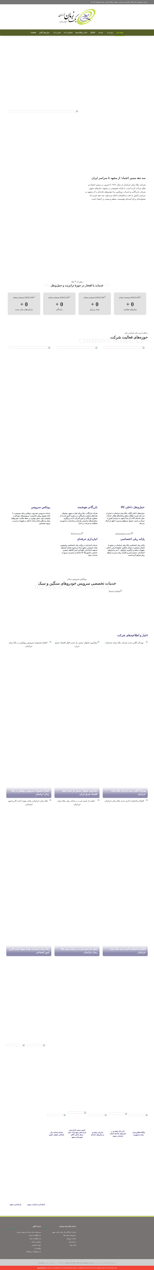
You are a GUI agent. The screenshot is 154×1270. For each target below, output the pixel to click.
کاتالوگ (92, 32)
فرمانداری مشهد (15, 1204)
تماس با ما (57, 32)
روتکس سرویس (40, 507)
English (33, 32)
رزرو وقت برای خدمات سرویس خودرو (29, 1232)
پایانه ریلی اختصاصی (132, 539)
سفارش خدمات (36, 1242)
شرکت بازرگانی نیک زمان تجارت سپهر (64, 1232)
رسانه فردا (41, 1263)
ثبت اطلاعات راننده (35, 1238)
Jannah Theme (41, 1268)
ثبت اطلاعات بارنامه (35, 1235)
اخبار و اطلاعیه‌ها (81, 32)
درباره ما (110, 32)
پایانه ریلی (73, 1245)
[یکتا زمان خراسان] (77, 16)
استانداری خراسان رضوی (36, 1204)
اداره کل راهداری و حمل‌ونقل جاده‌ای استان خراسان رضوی (118, 1133)
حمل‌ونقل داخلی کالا (133, 507)
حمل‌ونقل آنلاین (44, 32)
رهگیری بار (37, 1248)
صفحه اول (119, 32)
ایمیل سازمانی (36, 1245)
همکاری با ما (68, 32)
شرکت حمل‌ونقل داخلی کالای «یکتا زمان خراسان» (79, 1263)
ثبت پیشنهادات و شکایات (33, 1251)
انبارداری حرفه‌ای (87, 539)
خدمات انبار (72, 1242)
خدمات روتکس (71, 1238)
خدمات (100, 32)
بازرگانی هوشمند (87, 507)
